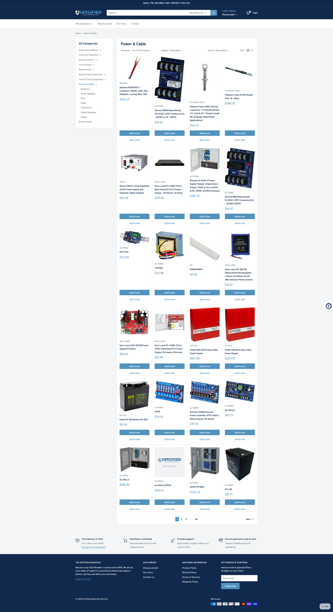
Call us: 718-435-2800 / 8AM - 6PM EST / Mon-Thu (166, 3)
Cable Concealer (88, 112)
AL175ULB (230, 410)
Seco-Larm (160, 182)
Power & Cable (90, 33)
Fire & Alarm (85, 64)
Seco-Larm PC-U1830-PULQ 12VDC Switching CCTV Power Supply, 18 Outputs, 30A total (169, 348)
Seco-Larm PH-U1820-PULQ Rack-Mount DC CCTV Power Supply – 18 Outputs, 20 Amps (169, 189)
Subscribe (230, 586)
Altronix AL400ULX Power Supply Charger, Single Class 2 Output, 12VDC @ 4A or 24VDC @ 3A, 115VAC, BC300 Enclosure (205, 185)
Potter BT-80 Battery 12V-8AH (134, 419)
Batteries (85, 89)
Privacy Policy (189, 567)
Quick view (134, 140)
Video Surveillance (89, 49)
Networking (85, 69)
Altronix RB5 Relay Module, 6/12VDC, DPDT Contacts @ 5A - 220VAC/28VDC (239, 200)
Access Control (87, 59)
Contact (135, 23)
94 (196, 519)
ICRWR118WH (196, 269)
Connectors (86, 107)
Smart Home (85, 121)
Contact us (148, 577)
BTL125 (228, 489)
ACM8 (157, 411)
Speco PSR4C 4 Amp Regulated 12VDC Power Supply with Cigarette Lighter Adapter (134, 189)
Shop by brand (104, 23)
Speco (122, 182)
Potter (193, 345)
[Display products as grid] (248, 50)
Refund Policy (189, 572)
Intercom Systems (88, 54)
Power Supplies (88, 93)
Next (248, 519)
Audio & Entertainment (91, 74)
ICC (191, 265)
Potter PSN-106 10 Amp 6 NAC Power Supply (204, 351)
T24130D (159, 268)
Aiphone (123, 83)
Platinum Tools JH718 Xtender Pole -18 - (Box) (239, 96)
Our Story (122, 23)
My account (228, 14)
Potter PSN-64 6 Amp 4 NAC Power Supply (238, 351)
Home (78, 33)
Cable (83, 103)
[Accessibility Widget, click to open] (329, 306)
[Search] (213, 12)
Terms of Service (191, 577)
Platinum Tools (197, 102)
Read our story (83, 578)
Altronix (159, 106)
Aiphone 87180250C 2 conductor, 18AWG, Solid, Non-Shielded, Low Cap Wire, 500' (134, 91)
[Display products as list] (252, 50)
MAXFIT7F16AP (197, 487)
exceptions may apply (93, 547)
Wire (83, 98)
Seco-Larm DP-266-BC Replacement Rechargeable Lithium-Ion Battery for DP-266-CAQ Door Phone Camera (238, 274)
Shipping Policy (190, 581)
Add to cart (134, 133)
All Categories (82, 23)
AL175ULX (124, 479)
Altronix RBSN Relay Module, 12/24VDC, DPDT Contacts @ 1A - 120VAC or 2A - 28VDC (169, 113)
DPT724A (124, 251)
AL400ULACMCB (163, 485)
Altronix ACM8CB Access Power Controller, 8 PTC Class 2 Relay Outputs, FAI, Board (204, 415)
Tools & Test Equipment (91, 79)
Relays (84, 117)
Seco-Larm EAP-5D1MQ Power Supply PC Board (134, 347)
